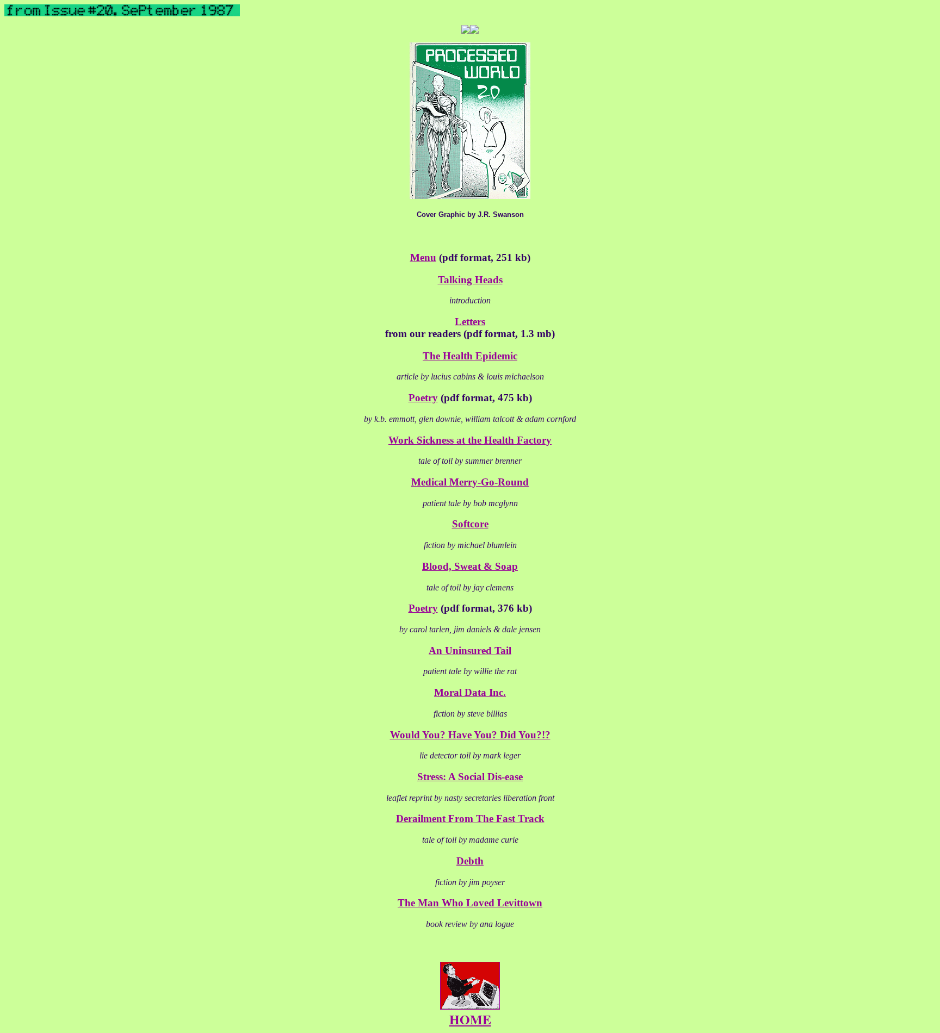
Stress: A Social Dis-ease (470, 776)
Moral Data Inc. (470, 692)
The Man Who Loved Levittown (470, 902)
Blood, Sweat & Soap (470, 566)
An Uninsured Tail (470, 650)
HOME (470, 1019)
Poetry (423, 397)
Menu (423, 257)
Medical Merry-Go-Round (470, 482)
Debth (470, 861)
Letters (470, 321)
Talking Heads (470, 279)
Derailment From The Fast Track (470, 818)
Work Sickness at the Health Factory (470, 440)
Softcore (470, 524)
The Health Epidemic (470, 356)
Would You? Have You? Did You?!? (470, 734)
